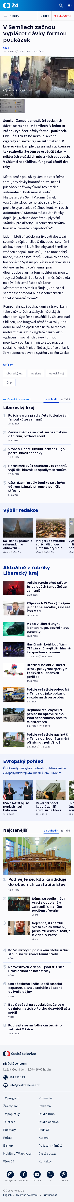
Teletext (9, 1122)
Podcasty (9, 1130)
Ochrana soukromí (27, 1195)
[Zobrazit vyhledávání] (61, 5)
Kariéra (44, 1138)
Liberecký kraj (15, 373)
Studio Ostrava (49, 1122)
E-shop (8, 1145)
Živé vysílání (11, 1106)
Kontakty (45, 1161)
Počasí (7, 1138)
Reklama (45, 1106)
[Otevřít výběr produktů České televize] (69, 5)
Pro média (45, 1098)
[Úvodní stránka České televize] (19, 1053)
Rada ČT (44, 1130)
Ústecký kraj (56, 373)
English (7, 1195)
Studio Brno (47, 1114)
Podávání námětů (50, 1145)
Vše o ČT (8, 1161)
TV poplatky (11, 1114)
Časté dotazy (47, 1153)
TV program (11, 1098)
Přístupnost (50, 1195)
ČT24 (5, 47)
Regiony (36, 373)
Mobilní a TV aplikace (17, 1153)
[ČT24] (10, 5)
